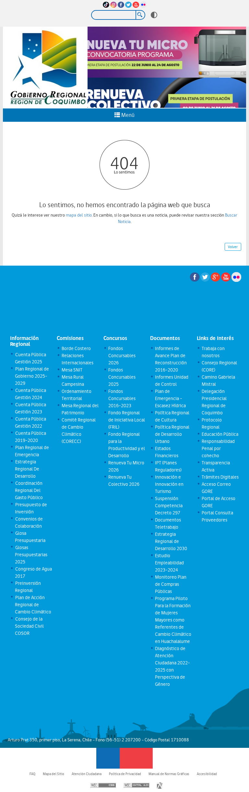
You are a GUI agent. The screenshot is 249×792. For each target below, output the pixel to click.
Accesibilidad (207, 774)
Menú (127, 115)
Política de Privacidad (125, 774)
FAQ (32, 774)
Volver (233, 247)
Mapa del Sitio (53, 774)
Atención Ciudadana (86, 774)
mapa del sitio (79, 215)
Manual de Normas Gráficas (168, 774)
